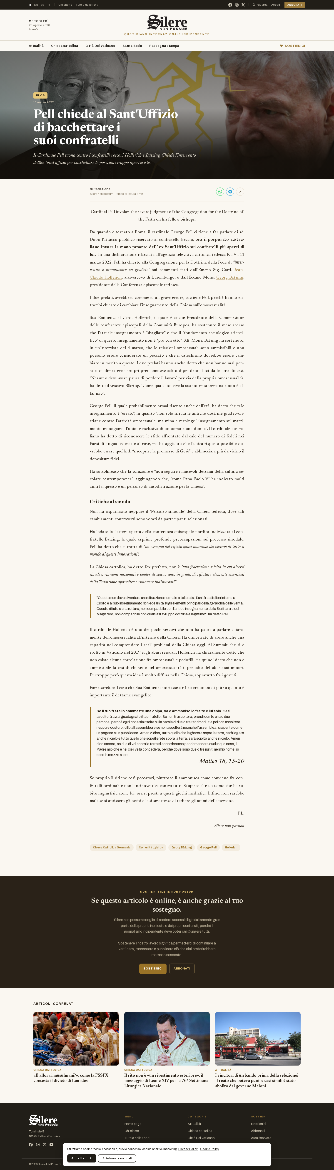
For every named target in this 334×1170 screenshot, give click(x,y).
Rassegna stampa (164, 46)
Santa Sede (132, 46)
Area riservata (261, 1138)
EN (36, 4)
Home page (133, 1124)
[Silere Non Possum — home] (167, 22)
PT (49, 4)
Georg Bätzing (229, 277)
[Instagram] (237, 5)
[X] (243, 5)
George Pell (208, 847)
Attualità (36, 46)
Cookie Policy (209, 1149)
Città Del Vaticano (100, 46)
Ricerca (262, 4)
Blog (40, 95)
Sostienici (258, 1124)
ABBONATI (294, 4)
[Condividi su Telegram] (230, 192)
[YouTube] (51, 1145)
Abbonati (258, 1131)
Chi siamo (65, 4)
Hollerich (231, 847)
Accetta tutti (81, 1158)
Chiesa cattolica (64, 46)
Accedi (276, 4)
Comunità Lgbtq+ (151, 847)
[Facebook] (230, 5)
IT (30, 4)
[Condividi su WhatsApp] (220, 192)
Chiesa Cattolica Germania (111, 847)
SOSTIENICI (295, 46)
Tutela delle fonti (87, 4)
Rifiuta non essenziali (117, 1158)
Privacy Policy (188, 1149)
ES (42, 4)
